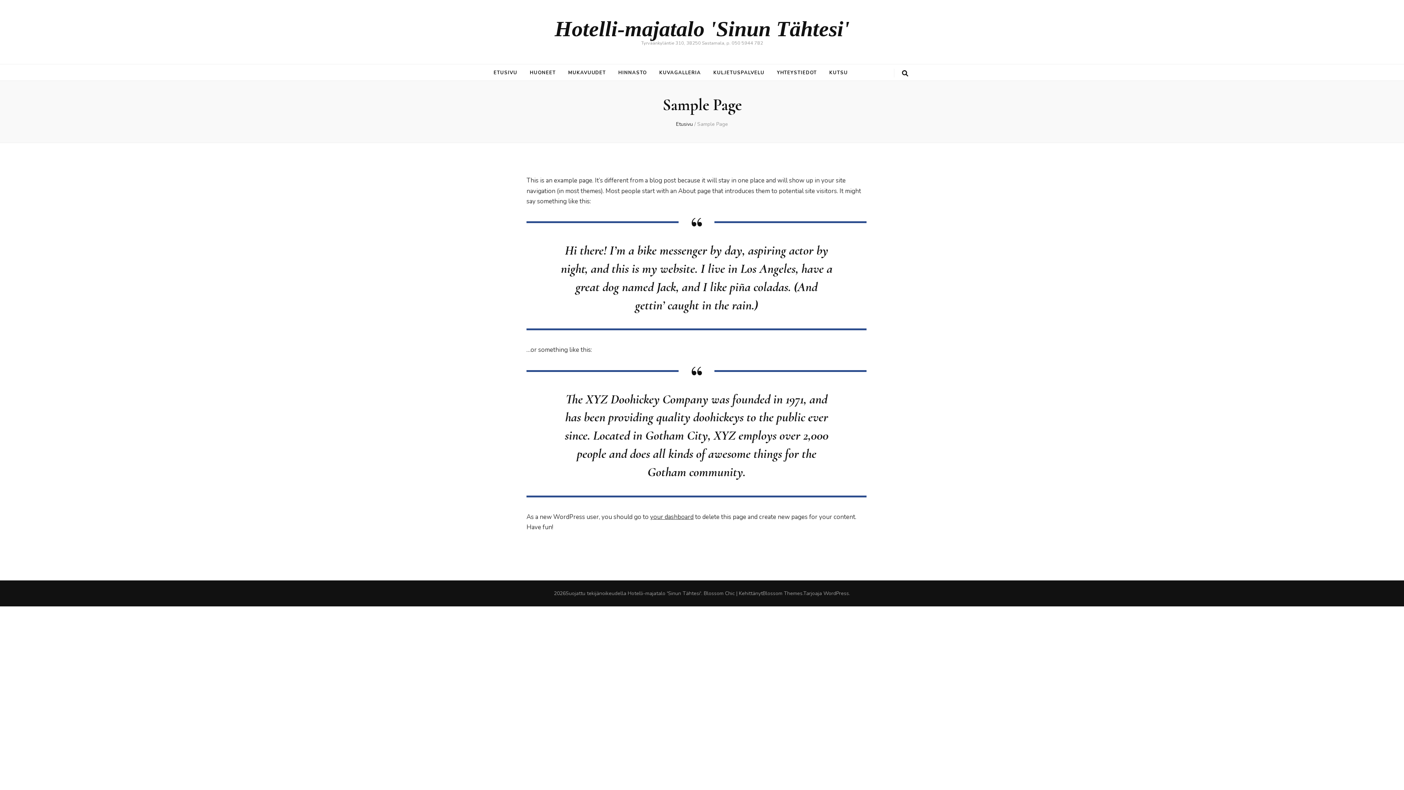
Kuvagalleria (680, 72)
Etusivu (505, 72)
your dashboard (672, 517)
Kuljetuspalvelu (739, 72)
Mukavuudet (587, 72)
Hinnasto (632, 72)
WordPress (836, 593)
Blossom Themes (783, 593)
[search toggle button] (905, 73)
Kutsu (838, 72)
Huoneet (543, 72)
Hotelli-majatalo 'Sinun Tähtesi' (702, 29)
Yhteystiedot (797, 72)
